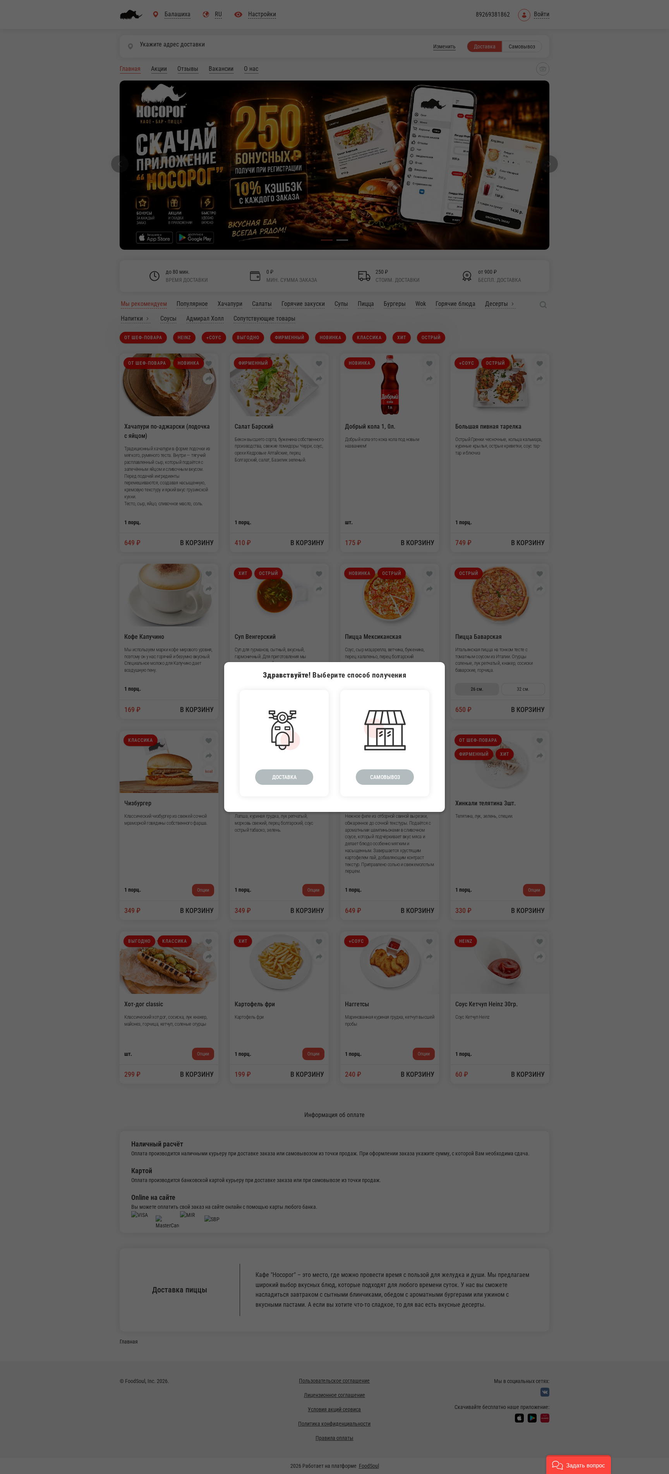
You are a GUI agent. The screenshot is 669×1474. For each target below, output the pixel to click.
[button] (578, 1464)
